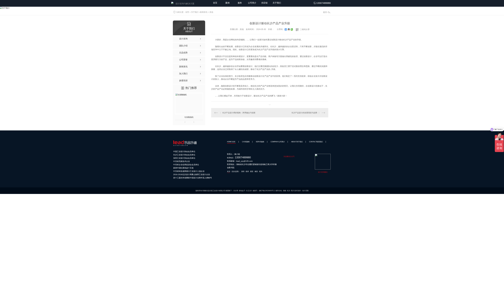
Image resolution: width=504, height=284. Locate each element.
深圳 (242, 171)
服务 (240, 3)
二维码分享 (305, 29)
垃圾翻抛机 (189, 117)
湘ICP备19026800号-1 (267, 191)
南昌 (256, 171)
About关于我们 (297, 142)
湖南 (284, 191)
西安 (251, 171)
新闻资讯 (203, 12)
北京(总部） (236, 171)
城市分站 (278, 191)
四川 (292, 191)
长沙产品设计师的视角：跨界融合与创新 (238, 113)
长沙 (228, 171)
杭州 (247, 171)
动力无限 (305, 191)
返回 (325, 12)
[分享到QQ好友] (289, 29)
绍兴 (260, 171)
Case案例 (246, 142)
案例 (227, 3)
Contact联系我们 (316, 142)
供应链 (264, 3)
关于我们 (277, 3)
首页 (215, 3)
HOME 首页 (231, 142)
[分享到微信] (292, 29)
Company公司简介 (278, 142)
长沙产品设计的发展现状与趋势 (304, 113)
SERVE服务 (260, 142)
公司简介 (252, 3)
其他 (211, 12)
